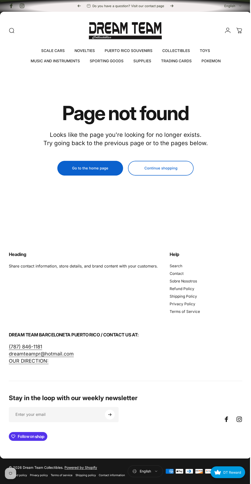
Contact (177, 273)
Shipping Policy (183, 296)
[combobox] (233, 6)
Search (176, 266)
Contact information (112, 475)
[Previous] (79, 6)
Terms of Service (185, 311)
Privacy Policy (182, 304)
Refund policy (18, 475)
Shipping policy (85, 475)
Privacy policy (39, 475)
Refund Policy (182, 288)
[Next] (171, 6)
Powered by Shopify (80, 467)
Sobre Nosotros (183, 281)
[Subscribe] (110, 415)
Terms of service (62, 475)
